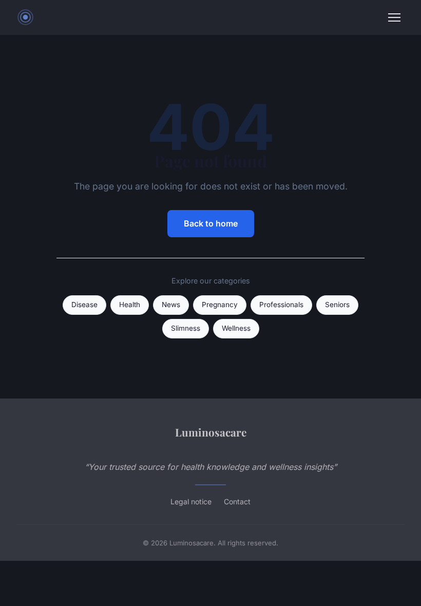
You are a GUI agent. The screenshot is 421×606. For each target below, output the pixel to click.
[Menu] (394, 17)
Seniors (337, 304)
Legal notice (191, 501)
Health (129, 304)
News (171, 304)
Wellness (236, 328)
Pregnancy (220, 304)
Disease (84, 304)
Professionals (281, 304)
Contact (237, 501)
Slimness (185, 328)
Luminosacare (210, 432)
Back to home (211, 223)
